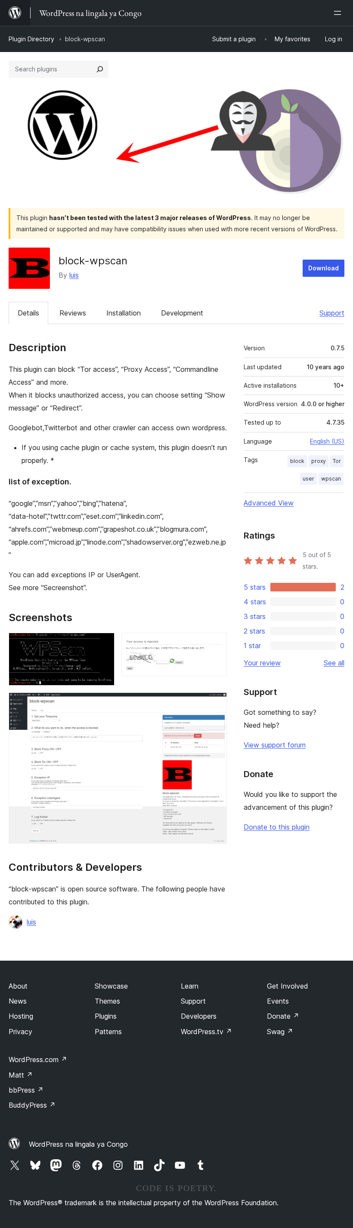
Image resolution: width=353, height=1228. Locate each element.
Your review (262, 662)
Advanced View (269, 503)
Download (323, 268)
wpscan (331, 478)
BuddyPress (32, 1105)
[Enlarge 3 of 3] (215, 704)
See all (334, 662)
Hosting (21, 1016)
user (308, 478)
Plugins (106, 1016)
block (297, 461)
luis (74, 275)
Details (28, 313)
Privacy (20, 1031)
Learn (189, 986)
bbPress (26, 1090)
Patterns (108, 1031)
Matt (21, 1075)
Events (278, 1001)
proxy (318, 461)
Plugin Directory (31, 39)
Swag (280, 1031)
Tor (337, 461)
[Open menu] (339, 13)
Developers (199, 1016)
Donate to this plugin (277, 827)
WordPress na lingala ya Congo (78, 1144)
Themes (107, 1001)
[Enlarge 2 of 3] (215, 644)
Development (182, 313)
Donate (283, 1016)
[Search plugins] (99, 69)
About (18, 986)
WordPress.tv (206, 1031)
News (18, 1001)
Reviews (72, 313)
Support (331, 313)
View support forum (275, 745)
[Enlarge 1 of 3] (103, 644)
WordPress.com (38, 1059)
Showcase (111, 986)
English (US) (327, 441)
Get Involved (287, 986)
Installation (123, 313)
